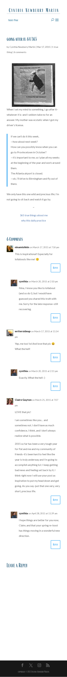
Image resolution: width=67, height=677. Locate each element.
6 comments (20, 52)
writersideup (23, 331)
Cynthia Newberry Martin (22, 46)
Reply (55, 267)
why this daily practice (33, 220)
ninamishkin (22, 247)
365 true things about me (34, 215)
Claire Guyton (23, 399)
